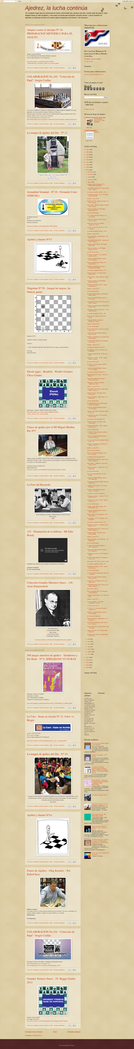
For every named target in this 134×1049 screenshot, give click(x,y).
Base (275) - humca (92, 588)
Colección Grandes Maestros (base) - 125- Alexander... (97, 612)
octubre (90, 177)
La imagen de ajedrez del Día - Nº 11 (47, 132)
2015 (87, 662)
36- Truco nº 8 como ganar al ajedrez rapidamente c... (97, 365)
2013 (87, 667)
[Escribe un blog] (70, 68)
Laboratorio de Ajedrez (33, 567)
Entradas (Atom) (37, 1035)
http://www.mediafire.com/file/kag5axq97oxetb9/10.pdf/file (42, 226)
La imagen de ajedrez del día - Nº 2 (96, 522)
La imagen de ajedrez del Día (99, 795)
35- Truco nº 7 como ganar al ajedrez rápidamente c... (97, 609)
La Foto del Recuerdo (39, 484)
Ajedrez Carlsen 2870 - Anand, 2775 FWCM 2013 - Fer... (96, 507)
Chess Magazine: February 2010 (98, 119)
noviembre (90, 174)
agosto (90, 182)
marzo (89, 649)
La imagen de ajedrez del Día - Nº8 (96, 313)
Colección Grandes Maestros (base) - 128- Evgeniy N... (97, 511)
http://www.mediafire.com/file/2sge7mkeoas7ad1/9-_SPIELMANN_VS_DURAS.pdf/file (49, 703)
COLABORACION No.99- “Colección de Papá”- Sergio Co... (97, 389)
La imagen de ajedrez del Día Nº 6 (96, 372)
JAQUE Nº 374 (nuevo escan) (100, 804)
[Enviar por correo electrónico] (68, 68)
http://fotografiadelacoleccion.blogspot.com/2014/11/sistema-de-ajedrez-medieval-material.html (52, 119)
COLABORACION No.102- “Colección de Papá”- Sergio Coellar (50, 78)
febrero (90, 651)
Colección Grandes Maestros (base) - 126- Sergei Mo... (97, 577)
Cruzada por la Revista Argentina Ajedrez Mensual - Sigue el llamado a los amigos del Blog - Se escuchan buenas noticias (100, 769)
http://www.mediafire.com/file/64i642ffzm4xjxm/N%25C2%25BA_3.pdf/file (46, 469)
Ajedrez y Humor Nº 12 (93, 324)
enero (89, 654)
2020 (87, 164)
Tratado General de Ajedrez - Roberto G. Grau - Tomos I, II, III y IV (100, 828)
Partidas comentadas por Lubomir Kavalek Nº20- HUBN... (96, 267)
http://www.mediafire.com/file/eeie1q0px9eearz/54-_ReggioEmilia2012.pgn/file (47, 1021)
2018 (87, 170)
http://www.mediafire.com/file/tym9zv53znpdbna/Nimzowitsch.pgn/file (53, 639)
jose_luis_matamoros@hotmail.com (93, 74)
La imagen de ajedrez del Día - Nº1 (96, 564)
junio (89, 641)
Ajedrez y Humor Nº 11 (93, 345)
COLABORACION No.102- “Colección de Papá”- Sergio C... (98, 188)
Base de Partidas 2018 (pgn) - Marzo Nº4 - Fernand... (97, 453)
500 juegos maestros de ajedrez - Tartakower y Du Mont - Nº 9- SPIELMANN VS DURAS (52, 657)
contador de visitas (89, 109)
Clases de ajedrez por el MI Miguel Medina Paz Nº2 (96, 248)
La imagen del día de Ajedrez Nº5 (96, 419)
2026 (87, 149)
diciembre (90, 172)
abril (89, 646)
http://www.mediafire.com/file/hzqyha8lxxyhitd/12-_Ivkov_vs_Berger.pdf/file (47, 740)
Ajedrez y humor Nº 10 (93, 386)
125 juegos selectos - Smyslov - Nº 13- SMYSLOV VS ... (97, 496)
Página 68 (97, 132)
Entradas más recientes (33, 1032)
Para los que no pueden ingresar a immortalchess (100, 744)
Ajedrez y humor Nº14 (39, 815)
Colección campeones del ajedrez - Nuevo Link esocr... (96, 379)
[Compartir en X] (72, 68)
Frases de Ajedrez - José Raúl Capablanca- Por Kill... (95, 602)
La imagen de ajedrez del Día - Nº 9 (96, 270)
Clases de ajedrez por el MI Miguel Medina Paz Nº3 (96, 209)
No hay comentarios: (59, 67)
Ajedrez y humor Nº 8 (93, 536)
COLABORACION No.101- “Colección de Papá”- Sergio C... (98, 241)
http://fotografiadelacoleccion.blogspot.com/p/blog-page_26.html (44, 965)
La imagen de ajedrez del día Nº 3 (96, 493)
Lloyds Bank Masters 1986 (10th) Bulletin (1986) (99, 815)
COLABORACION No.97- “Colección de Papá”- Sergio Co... (97, 529)
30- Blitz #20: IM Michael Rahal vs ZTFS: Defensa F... (96, 546)
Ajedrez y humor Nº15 (39, 239)
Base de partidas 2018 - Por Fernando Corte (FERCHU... (97, 592)
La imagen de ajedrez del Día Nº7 (96, 347)
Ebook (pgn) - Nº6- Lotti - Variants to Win (98, 561)
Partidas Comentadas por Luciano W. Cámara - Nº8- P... (97, 444)
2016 (87, 660)
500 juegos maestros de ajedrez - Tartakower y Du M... (96, 224)
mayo (89, 644)
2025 (87, 152)
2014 (87, 665)
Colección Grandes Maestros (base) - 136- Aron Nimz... (97, 220)
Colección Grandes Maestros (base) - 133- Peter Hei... (97, 333)
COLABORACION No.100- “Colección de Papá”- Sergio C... (98, 302)
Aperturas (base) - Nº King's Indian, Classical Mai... (96, 533)
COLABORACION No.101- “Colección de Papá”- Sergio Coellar (50, 933)
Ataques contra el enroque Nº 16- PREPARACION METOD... (96, 185)
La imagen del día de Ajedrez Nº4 (96, 457)
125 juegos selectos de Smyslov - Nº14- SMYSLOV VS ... (97, 310)
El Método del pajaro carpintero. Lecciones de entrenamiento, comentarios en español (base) (100, 841)
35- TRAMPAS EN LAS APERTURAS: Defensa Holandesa (97, 404)
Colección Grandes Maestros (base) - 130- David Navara (97, 436)
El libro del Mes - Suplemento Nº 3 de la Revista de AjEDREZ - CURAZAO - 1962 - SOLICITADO (100, 782)
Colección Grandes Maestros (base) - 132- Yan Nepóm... (97, 368)
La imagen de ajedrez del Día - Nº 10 (47, 754)
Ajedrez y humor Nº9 (92, 448)
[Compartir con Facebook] (74, 68)
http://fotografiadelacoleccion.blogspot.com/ (38, 117)
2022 (87, 159)
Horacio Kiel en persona (93, 450)
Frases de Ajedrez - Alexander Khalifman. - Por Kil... (95, 320)
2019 (87, 167)
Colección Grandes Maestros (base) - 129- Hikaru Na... (97, 478)
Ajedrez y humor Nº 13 (93, 288)
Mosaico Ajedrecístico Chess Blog (96, 117)
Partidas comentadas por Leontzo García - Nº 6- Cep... (96, 490)
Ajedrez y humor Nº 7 (93, 599)
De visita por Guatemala (93, 616)
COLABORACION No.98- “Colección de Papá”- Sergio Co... (97, 460)
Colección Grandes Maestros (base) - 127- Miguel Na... (97, 550)
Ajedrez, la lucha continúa (56, 8)
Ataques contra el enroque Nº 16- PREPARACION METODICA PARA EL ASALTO (50, 33)
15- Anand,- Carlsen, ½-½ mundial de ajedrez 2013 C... (97, 255)
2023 (87, 157)
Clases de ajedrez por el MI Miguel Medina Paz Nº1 (96, 281)
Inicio (55, 1032)
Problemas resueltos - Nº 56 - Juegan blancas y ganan (97, 358)
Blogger (72, 1045)
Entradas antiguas (74, 1032)
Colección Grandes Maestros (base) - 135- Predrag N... (97, 259)
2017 (87, 657)
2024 (87, 154)
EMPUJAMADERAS (91, 130)
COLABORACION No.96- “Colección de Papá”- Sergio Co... (97, 585)
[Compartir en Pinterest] (75, 68)
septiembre (91, 179)
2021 (87, 162)
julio (89, 639)
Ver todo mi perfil (88, 61)
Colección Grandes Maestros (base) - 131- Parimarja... (97, 408)
